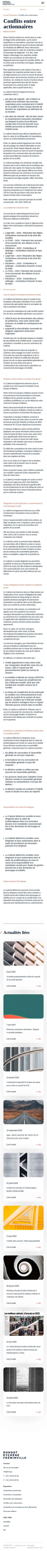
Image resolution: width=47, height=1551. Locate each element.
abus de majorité (16, 99)
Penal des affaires (9, 1511)
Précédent (6, 9)
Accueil (6, 15)
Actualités (6, 1522)
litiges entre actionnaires (16, 40)
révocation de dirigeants (15, 53)
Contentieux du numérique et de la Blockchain (20, 1507)
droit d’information (27, 146)
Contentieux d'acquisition (12, 1495)
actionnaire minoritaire (21, 302)
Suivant (41, 9)
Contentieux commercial (12, 1490)
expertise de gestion (16, 547)
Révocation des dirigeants (12, 1499)
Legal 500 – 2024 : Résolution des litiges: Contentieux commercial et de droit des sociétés (24, 235)
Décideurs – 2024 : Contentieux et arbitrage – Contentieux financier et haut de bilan (23, 250)
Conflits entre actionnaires (12, 1503)
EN (4, 1530)
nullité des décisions (31, 358)
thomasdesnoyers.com (34, 1547)
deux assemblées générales (29, 360)
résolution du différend (15, 48)
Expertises (23, 9)
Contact (6, 1526)
